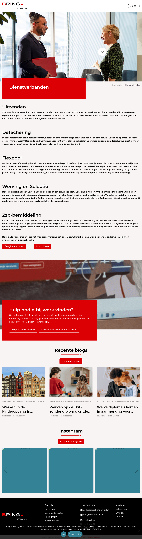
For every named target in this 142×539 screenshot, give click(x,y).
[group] (24, 470)
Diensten (50, 505)
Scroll (102, 52)
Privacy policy (75, 534)
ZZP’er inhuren (52, 520)
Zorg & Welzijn (8, 401)
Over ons (120, 513)
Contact (120, 516)
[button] (71, 490)
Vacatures (120, 505)
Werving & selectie (54, 513)
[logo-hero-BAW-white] (14, 516)
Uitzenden (50, 509)
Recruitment (51, 517)
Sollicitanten (122, 509)
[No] (138, 531)
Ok (63, 534)
